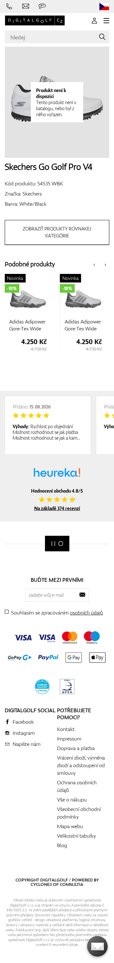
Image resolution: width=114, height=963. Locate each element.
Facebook (23, 721)
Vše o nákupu (72, 799)
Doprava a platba (76, 748)
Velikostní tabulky (76, 835)
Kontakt (66, 729)
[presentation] (94, 264)
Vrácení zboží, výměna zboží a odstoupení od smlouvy (81, 765)
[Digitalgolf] (57, 543)
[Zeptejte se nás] (42, 6)
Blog (62, 845)
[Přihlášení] (94, 21)
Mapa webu (70, 826)
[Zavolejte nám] (9, 6)
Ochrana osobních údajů (77, 786)
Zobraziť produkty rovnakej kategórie (57, 232)
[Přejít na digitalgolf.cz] (104, 6)
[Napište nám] (25, 6)
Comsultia (71, 884)
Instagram (24, 732)
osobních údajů (86, 612)
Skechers (32, 193)
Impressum (69, 738)
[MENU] (106, 21)
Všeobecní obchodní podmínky (79, 813)
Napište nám (27, 744)
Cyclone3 (41, 884)
